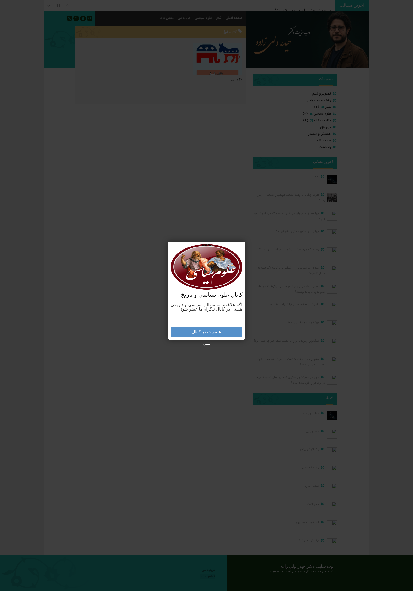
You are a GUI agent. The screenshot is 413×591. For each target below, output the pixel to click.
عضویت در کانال (206, 331)
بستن (206, 343)
